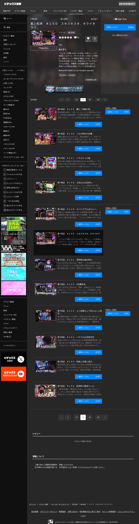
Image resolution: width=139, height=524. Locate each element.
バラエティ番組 (76, 11)
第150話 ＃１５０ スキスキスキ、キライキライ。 (79, 234)
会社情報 (34, 512)
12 (77, 100)
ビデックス (32, 504)
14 (90, 100)
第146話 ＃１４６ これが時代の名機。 (76, 134)
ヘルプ (83, 516)
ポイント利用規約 (109, 512)
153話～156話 (110, 310)
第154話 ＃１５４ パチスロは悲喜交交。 (77, 337)
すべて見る (20, 70)
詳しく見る (20, 166)
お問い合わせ (72, 512)
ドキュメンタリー (105, 11)
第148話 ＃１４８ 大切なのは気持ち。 (76, 182)
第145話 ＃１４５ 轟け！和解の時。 (75, 109)
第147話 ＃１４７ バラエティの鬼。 (75, 158)
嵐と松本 (64, 19)
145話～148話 (110, 108)
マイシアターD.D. (60, 11)
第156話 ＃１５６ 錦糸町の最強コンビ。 (77, 386)
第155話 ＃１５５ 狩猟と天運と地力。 (76, 361)
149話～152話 (110, 208)
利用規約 (62, 512)
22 (98, 100)
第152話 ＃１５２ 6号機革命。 (72, 284)
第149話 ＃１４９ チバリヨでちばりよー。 (78, 209)
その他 (131, 11)
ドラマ (90, 11)
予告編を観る (43, 48)
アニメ (33, 11)
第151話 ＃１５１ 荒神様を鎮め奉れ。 (76, 260)
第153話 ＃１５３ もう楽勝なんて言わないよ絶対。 (80, 312)
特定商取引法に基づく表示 (89, 512)
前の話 (34, 19)
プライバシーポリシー (48, 512)
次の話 (93, 19)
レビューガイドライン (126, 512)
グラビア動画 (20, 11)
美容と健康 (120, 11)
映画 (45, 11)
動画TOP (6, 11)
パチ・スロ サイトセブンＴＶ (60, 504)
